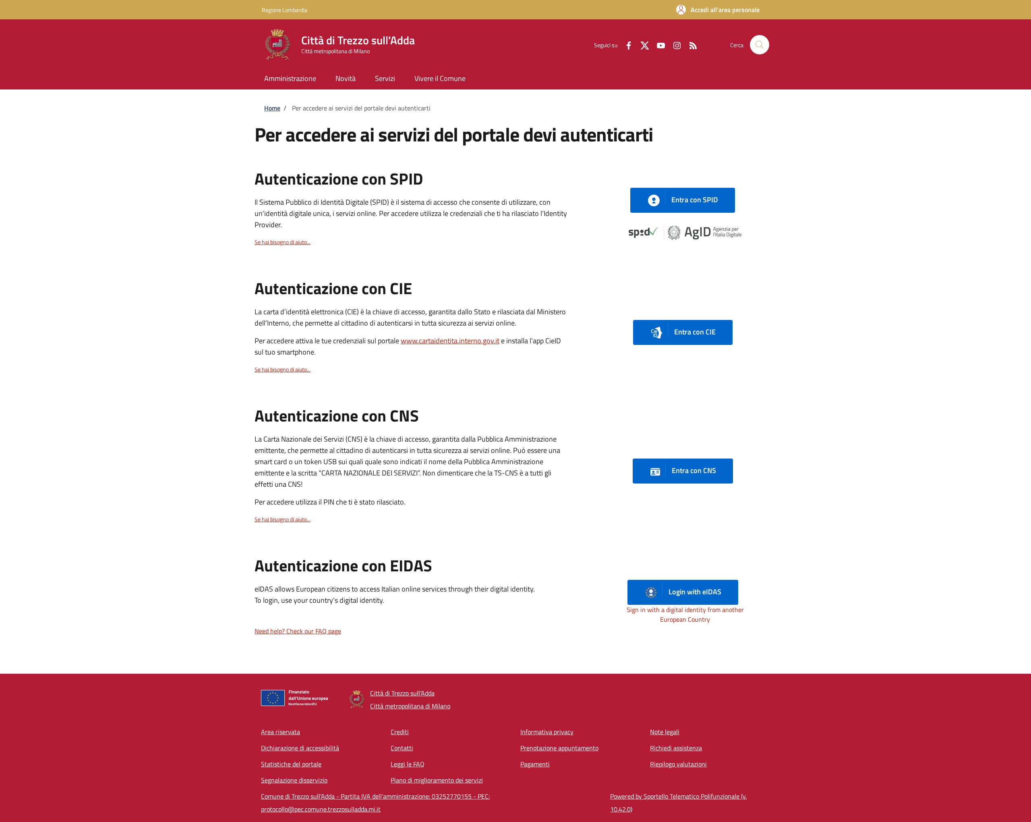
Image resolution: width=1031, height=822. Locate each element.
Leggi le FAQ (407, 764)
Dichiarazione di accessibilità (300, 748)
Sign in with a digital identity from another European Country (685, 614)
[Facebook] (625, 44)
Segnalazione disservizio (294, 780)
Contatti (402, 748)
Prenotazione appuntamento (559, 748)
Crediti (400, 732)
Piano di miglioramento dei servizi (437, 780)
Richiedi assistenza (676, 748)
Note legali (664, 732)
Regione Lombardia (284, 10)
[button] (718, 9)
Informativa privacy (546, 732)
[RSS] (690, 44)
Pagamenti (535, 764)
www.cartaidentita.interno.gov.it (450, 340)
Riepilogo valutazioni (678, 764)
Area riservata (280, 732)
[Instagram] (674, 44)
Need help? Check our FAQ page (298, 631)
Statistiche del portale (291, 764)
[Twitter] (642, 44)
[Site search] (759, 44)
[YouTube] (658, 44)
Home (272, 108)
